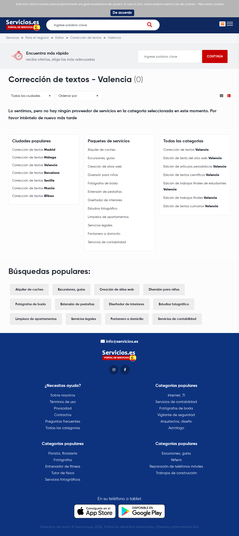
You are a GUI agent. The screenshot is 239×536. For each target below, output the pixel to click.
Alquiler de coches (101, 149)
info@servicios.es (122, 342)
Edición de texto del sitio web (192, 158)
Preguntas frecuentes (62, 421)
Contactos (62, 415)
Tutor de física (62, 473)
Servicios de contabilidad (107, 242)
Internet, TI (176, 395)
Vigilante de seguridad (176, 415)
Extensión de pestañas (105, 191)
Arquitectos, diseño (176, 421)
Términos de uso (63, 402)
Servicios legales (100, 225)
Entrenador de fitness (62, 466)
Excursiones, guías (101, 158)
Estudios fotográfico (102, 208)
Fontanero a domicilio (104, 233)
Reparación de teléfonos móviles (176, 466)
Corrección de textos (33, 149)
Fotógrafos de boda (103, 183)
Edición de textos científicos (191, 175)
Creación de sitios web (105, 166)
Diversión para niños (103, 175)
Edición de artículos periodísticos (194, 166)
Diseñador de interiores (105, 200)
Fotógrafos (63, 460)
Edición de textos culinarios (190, 206)
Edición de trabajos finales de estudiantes (194, 186)
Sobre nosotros (62, 395)
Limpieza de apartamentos (108, 217)
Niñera (176, 460)
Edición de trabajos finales (190, 198)
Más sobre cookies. (211, 4)
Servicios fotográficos (62, 479)
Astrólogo (176, 428)
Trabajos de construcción (176, 473)
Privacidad (63, 408)
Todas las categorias (63, 428)
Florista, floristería (62, 453)
